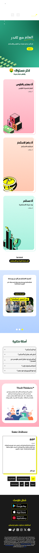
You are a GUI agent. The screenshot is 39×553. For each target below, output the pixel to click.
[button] (18, 14)
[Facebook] (29, 530)
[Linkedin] (18, 530)
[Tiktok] (14, 530)
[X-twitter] (25, 530)
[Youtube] (10, 530)
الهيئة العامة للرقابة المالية (26, 544)
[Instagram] (21, 530)
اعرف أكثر (32, 471)
